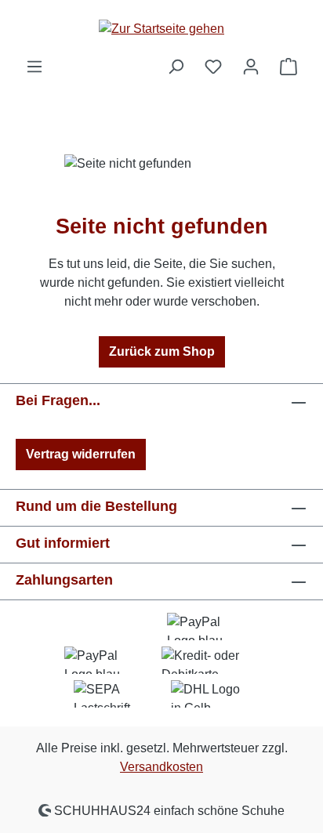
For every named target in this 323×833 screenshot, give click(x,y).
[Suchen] (175, 66)
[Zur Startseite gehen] (161, 28)
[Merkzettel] (213, 66)
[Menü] (34, 66)
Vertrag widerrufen (81, 454)
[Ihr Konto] (251, 66)
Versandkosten (161, 766)
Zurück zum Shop (162, 351)
